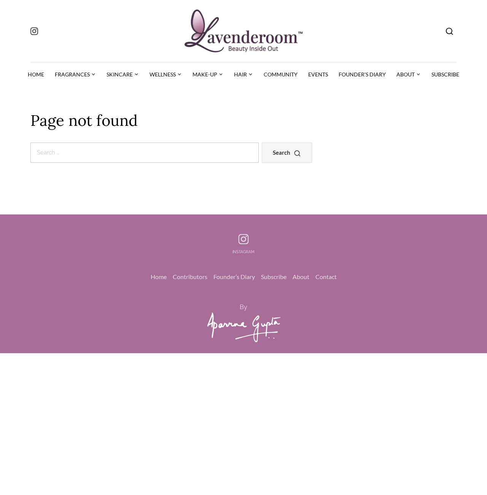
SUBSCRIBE (445, 74)
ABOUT (405, 74)
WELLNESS (163, 74)
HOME (36, 74)
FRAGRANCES (72, 74)
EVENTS (318, 74)
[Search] (449, 31)
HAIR (240, 74)
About (301, 276)
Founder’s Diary (234, 276)
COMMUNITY (281, 74)
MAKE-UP (205, 74)
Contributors (190, 276)
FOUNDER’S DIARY (362, 74)
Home (159, 276)
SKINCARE (120, 74)
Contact (326, 276)
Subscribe (273, 276)
